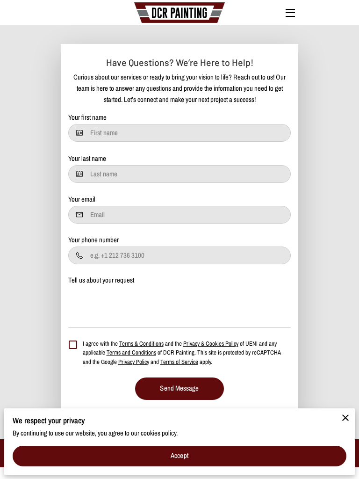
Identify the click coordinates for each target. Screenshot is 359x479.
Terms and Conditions (131, 352)
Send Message (179, 388)
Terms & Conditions (141, 344)
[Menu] (289, 13)
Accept (179, 455)
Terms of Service (179, 362)
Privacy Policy (133, 362)
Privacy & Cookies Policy (210, 344)
